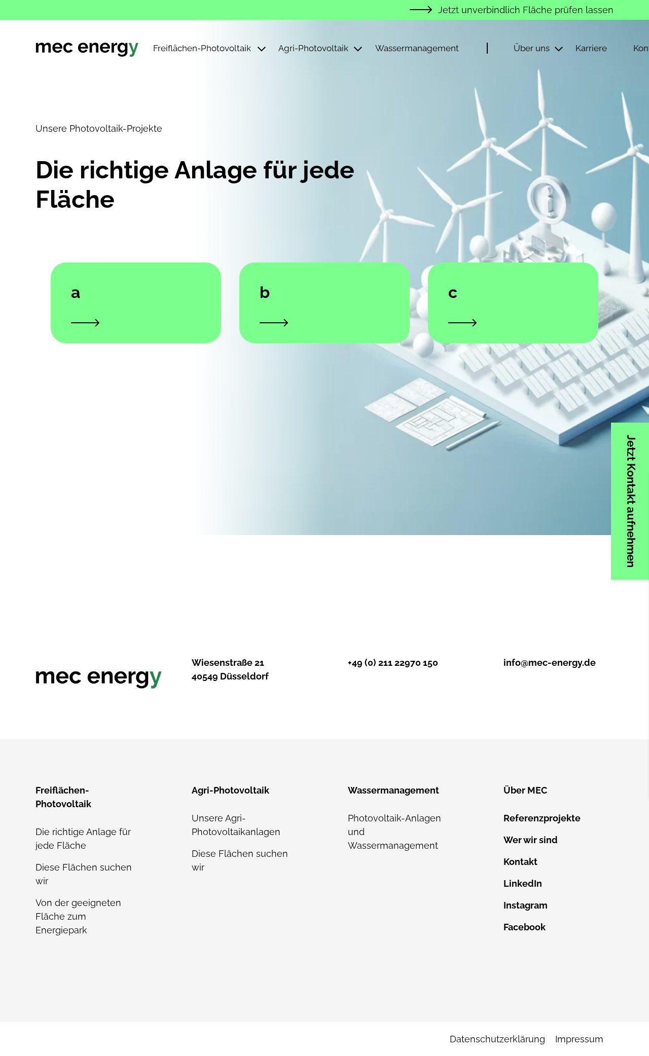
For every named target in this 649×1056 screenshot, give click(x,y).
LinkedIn (522, 883)
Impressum (579, 1039)
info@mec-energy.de (549, 662)
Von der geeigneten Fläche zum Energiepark (78, 916)
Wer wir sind (530, 840)
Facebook (524, 927)
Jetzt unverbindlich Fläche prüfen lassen (526, 10)
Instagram (525, 905)
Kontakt (520, 861)
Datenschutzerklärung (497, 1039)
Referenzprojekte (542, 818)
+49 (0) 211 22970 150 (393, 662)
